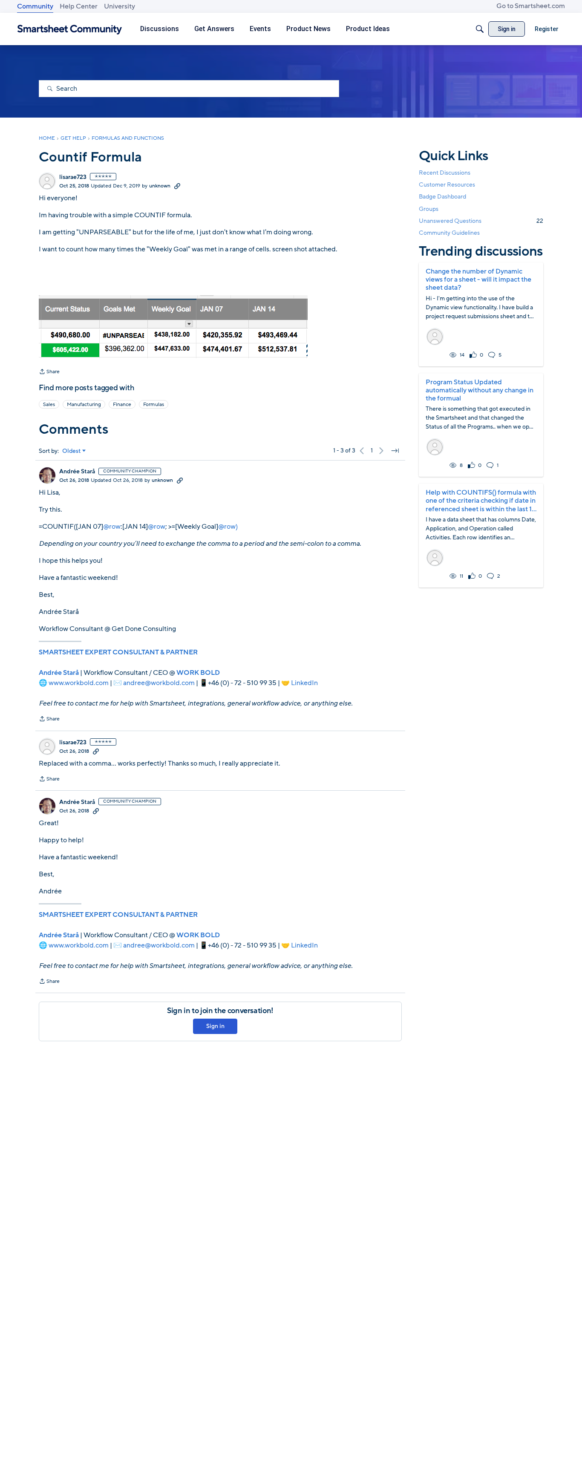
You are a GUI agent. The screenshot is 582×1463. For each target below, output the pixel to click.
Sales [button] (49, 404)
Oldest (71, 451)
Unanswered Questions (481, 221)
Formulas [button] (153, 404)
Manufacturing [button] (84, 404)
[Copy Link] (177, 186)
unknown (159, 185)
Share (49, 372)
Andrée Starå (77, 471)
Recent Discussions (444, 173)
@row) (228, 526)
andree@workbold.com (159, 683)
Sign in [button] (215, 1026)
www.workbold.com (79, 683)
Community (35, 6)
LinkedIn (304, 683)
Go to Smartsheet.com (530, 6)
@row (112, 526)
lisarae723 (72, 177)
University (119, 6)
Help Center (79, 6)
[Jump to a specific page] (395, 451)
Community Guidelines (449, 233)
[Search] (479, 29)
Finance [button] (122, 404)
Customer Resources (447, 185)
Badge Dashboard (442, 197)
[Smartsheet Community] (69, 29)
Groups (428, 209)
